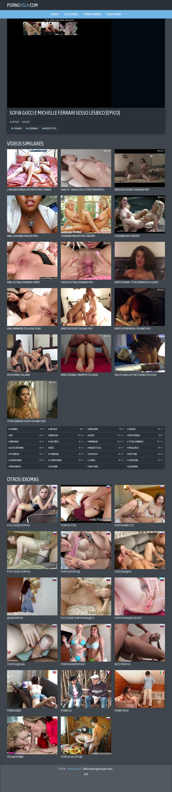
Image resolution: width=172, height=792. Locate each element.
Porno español (92, 14)
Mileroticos (50, 128)
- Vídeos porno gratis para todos (90, 768)
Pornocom (22, 5)
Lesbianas (33, 128)
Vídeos (55, 14)
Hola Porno (114, 14)
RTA (86, 774)
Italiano (17, 128)
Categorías (71, 14)
